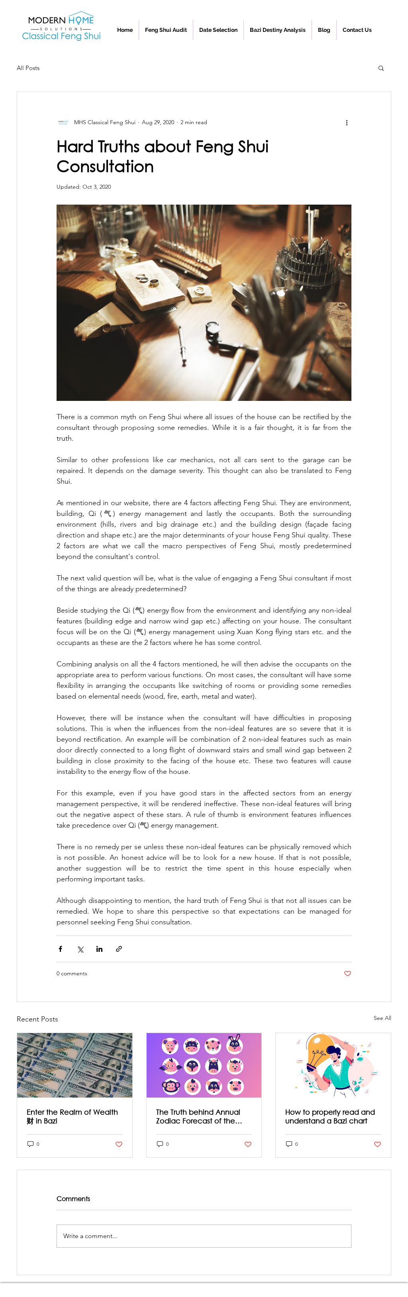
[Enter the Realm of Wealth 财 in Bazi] (74, 1065)
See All (382, 1018)
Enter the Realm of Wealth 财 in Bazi (72, 1116)
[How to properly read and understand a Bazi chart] (333, 1065)
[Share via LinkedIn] (99, 949)
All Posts (28, 68)
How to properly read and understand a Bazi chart (330, 1116)
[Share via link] (119, 949)
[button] (357, 30)
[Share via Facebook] (60, 949)
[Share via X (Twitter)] (80, 949)
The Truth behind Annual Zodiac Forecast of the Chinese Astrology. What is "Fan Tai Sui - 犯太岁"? (202, 1116)
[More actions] (346, 122)
